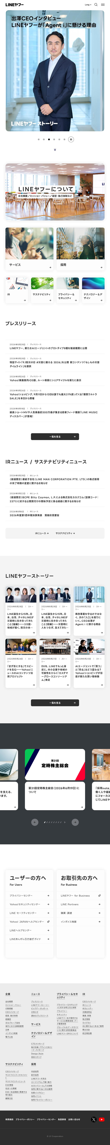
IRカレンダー (87, 1008)
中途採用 (35, 1071)
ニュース (35, 994)
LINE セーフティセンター (23, 913)
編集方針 (9, 1098)
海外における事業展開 (14, 1026)
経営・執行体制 (11, 1015)
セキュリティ (62, 1014)
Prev (34, 822)
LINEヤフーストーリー (40, 1005)
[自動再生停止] (71, 139)
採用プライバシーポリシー (42, 1099)
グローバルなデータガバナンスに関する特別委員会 (67, 1028)
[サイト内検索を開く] (96, 4)
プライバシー (62, 1011)
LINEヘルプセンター (21, 930)
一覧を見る (55, 436)
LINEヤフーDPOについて (67, 1033)
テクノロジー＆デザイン (41, 1034)
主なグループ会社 (12, 1022)
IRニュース (40, 533)
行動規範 (9, 1008)
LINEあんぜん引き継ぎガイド (25, 939)
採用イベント (36, 1096)
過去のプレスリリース (39, 1015)
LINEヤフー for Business (75, 895)
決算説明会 (87, 1012)
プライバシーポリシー (25, 1119)
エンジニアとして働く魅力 (41, 1082)
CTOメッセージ (38, 1043)
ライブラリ (86, 1022)
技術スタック (36, 1057)
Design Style (37, 1053)
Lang (87, 4)
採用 (33, 1064)
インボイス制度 (69, 922)
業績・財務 (86, 1015)
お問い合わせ (74, 1119)
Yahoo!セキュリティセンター (25, 904)
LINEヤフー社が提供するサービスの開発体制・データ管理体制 (67, 1021)
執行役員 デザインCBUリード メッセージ (41, 1048)
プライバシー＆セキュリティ (67, 995)
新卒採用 (35, 1075)
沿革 (7, 1029)
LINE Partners (69, 904)
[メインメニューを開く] (103, 4)
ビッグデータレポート (40, 1008)
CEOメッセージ (12, 1012)
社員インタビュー (38, 1092)
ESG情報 (9, 1085)
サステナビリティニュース (15, 1081)
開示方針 (86, 1029)
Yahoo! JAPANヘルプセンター (27, 922)
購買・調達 (66, 913)
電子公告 (9, 1036)
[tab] (38, 139)
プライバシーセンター (21, 895)
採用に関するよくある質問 (42, 1089)
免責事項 (62, 1119)
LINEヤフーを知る (38, 1078)
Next (75, 822)
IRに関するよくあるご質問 (93, 1026)
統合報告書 (87, 1033)
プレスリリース (37, 1001)
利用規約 (9, 1119)
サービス (36, 1024)
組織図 (8, 1019)
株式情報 (86, 1019)
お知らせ (34, 1012)
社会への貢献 (11, 1088)
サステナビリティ (64, 533)
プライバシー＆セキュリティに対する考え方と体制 (67, 1006)
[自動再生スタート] (64, 822)
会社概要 (9, 1001)
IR (83, 994)
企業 (7, 994)
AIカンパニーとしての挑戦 (41, 1085)
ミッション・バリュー (13, 1005)
